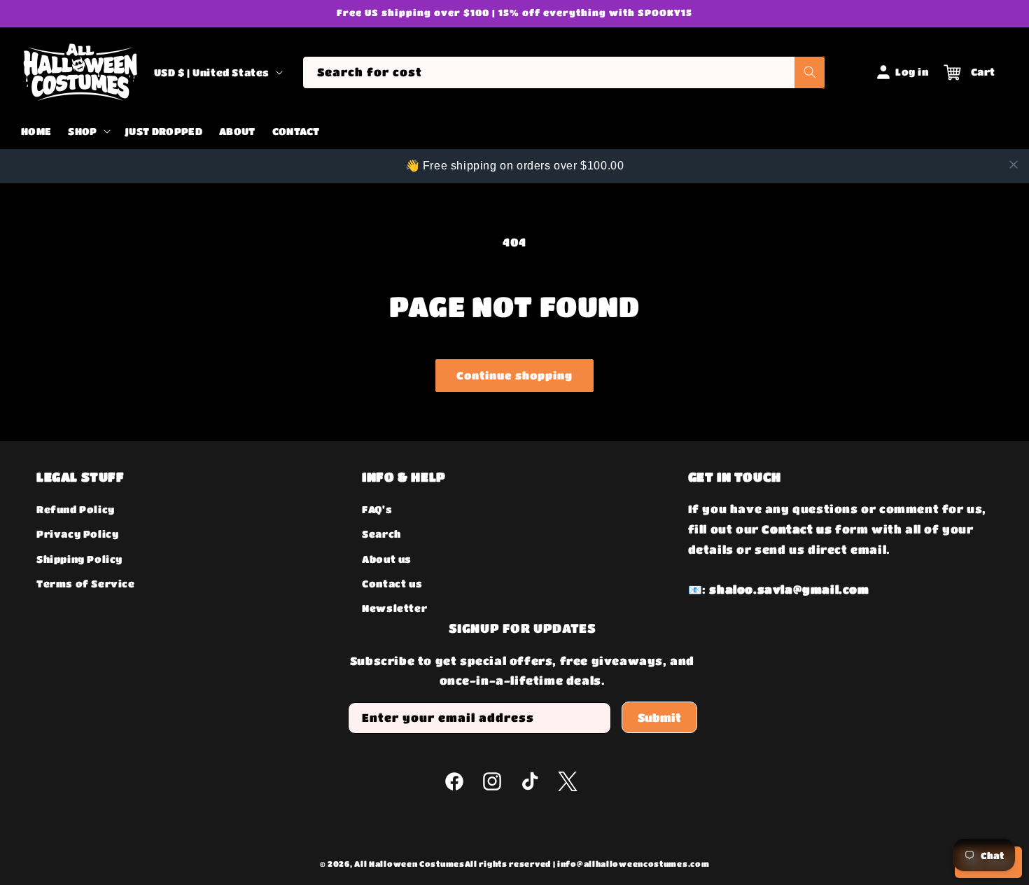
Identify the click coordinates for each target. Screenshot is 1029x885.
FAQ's (377, 509)
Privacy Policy (77, 534)
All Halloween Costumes (409, 863)
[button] (87, 131)
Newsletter (394, 607)
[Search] (809, 72)
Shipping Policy (79, 558)
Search (381, 534)
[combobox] (564, 72)
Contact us (392, 583)
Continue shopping (514, 375)
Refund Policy (75, 509)
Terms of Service (85, 583)
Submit (659, 717)
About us (387, 558)
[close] (1013, 164)
